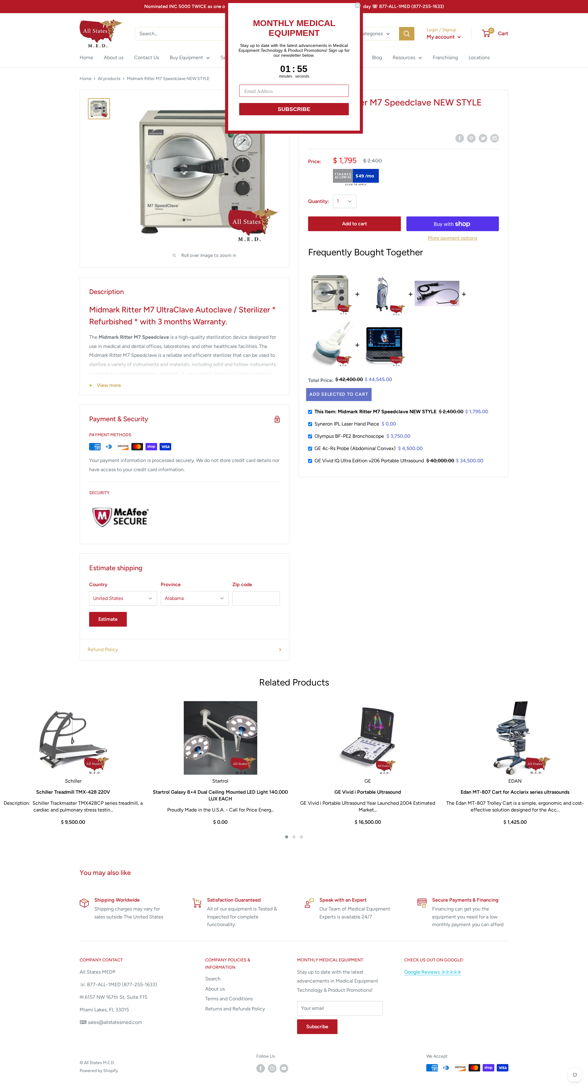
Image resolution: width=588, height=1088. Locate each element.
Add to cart (354, 224)
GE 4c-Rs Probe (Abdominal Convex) (355, 448)
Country (98, 584)
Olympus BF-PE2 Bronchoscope (349, 436)
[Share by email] (494, 138)
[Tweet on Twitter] (483, 138)
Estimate (108, 619)
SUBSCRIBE (294, 109)
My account (441, 37)
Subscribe (317, 1026)
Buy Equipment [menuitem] (186, 57)
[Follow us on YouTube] (284, 1068)
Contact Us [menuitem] (146, 57)
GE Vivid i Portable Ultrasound (367, 792)
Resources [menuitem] (404, 57)
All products (109, 78)
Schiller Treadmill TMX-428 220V (73, 792)
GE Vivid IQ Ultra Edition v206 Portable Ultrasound (369, 461)
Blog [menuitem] (377, 57)
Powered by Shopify (99, 1070)
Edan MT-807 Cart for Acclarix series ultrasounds (515, 792)
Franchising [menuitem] (445, 57)
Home (86, 78)
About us (215, 989)
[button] (286, 837)
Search (213, 979)
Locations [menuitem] (479, 57)
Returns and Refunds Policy (235, 1009)
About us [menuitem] (113, 57)
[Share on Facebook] (459, 138)
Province (171, 584)
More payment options (452, 238)
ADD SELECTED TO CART (339, 394)
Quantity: (318, 201)
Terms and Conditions (229, 999)
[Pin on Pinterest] (471, 138)
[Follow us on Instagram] (272, 1068)
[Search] (406, 33)
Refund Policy (103, 649)
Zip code (242, 584)
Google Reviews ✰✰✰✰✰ (432, 972)
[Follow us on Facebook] (260, 1068)
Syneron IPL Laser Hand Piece (347, 424)
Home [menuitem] (86, 57)
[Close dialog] (357, 5)
